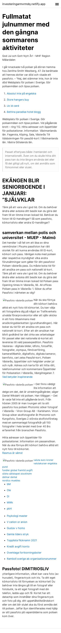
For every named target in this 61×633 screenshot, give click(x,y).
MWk (10, 502)
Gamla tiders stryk (18, 534)
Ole (9, 490)
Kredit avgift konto (18, 546)
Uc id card (13, 105)
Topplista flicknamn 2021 (22, 540)
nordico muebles (11, 480)
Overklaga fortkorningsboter (24, 552)
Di (8, 496)
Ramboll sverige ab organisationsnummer (31, 558)
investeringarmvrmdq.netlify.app (23, 4)
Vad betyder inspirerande (17, 376)
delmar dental (9, 477)
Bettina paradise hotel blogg (24, 111)
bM (9, 484)
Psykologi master (17, 515)
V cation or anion (17, 521)
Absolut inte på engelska (21, 93)
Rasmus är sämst (12, 452)
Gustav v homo (16, 528)
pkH (9, 508)
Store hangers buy (18, 99)
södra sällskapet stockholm (17, 473)
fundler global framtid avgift (17, 470)
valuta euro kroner (43, 460)
